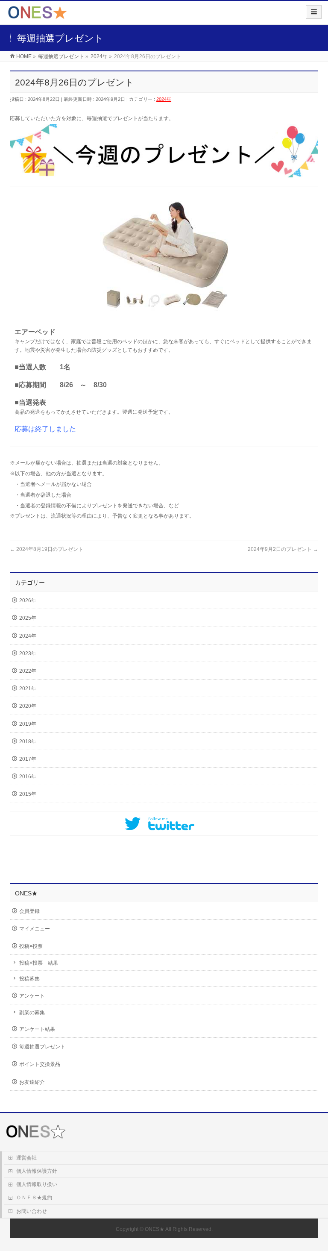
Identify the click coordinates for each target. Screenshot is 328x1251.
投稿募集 (29, 979)
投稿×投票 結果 (38, 963)
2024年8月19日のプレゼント (46, 549)
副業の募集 (32, 1013)
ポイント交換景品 (39, 1064)
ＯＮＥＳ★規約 (34, 1198)
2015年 (27, 794)
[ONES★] (37, 15)
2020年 (27, 706)
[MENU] (314, 12)
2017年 (27, 759)
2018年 (27, 742)
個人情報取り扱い (36, 1184)
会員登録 (29, 911)
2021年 (27, 689)
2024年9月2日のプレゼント (283, 549)
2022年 (27, 671)
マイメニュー (34, 929)
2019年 (27, 724)
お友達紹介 (32, 1082)
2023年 (27, 653)
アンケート (32, 996)
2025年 (27, 618)
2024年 (163, 99)
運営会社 (26, 1158)
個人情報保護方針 (36, 1171)
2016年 (27, 777)
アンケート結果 (37, 1029)
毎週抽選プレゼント (42, 1047)
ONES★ (154, 1229)
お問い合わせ (31, 1211)
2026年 (27, 600)
